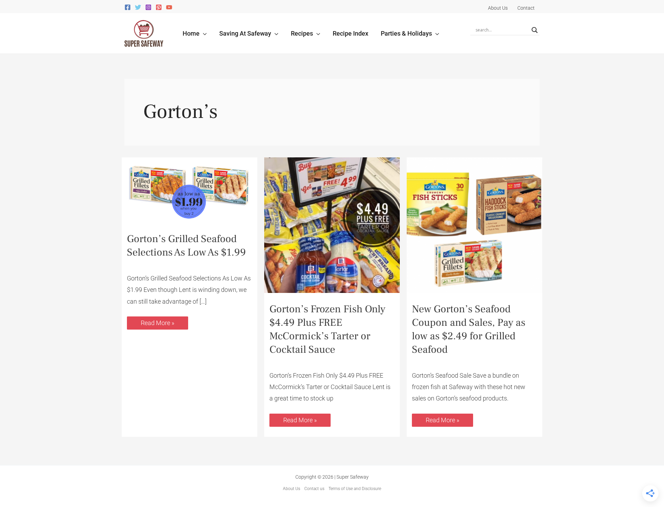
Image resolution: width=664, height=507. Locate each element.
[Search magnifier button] (535, 30)
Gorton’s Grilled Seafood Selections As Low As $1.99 (186, 245)
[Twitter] (138, 7)
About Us (291, 488)
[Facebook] (127, 7)
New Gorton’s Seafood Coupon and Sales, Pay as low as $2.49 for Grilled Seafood (468, 329)
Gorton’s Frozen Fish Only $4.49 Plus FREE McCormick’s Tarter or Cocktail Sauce (327, 329)
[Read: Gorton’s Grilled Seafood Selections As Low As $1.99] (189, 189)
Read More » (157, 321)
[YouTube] (169, 7)
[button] (203, 33)
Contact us (314, 488)
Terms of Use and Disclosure (355, 488)
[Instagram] (148, 7)
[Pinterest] (159, 7)
